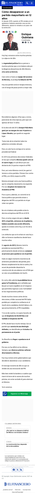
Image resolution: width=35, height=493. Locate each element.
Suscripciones (27, 490)
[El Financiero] (12, 3)
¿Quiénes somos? (8, 490)
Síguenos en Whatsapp (19, 394)
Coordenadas (7, 8)
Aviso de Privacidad (17, 492)
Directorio (17, 490)
